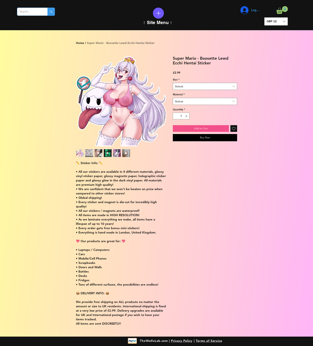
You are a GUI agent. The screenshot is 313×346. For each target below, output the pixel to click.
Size (176, 79)
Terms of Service (209, 341)
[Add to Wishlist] (233, 128)
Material (179, 94)
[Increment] (186, 116)
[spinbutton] (181, 116)
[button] (282, 10)
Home (80, 43)
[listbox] (276, 21)
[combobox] (205, 86)
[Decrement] (175, 116)
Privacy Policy (181, 341)
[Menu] (158, 13)
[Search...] (51, 12)
